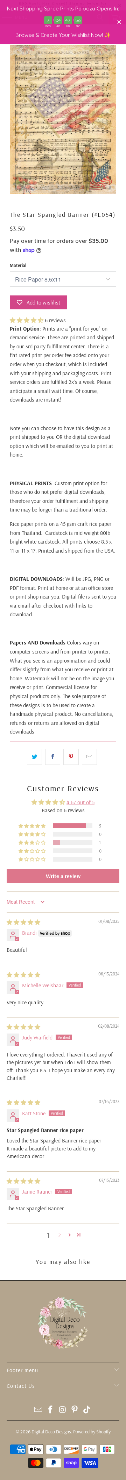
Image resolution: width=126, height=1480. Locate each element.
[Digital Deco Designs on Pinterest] (75, 1410)
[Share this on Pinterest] (70, 757)
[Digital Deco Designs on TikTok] (87, 1410)
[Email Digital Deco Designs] (38, 1410)
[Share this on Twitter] (34, 757)
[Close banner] (119, 22)
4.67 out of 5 (80, 802)
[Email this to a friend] (89, 757)
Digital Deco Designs (51, 1431)
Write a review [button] (63, 875)
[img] (23, 922)
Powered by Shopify (92, 1431)
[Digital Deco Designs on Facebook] (50, 1410)
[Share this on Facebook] (52, 757)
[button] (26, 320)
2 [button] (59, 1235)
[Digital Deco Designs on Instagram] (62, 1410)
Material (18, 265)
